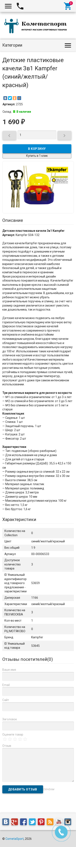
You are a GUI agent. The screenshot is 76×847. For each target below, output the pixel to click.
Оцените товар (12, 734)
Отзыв (6, 745)
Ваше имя (9, 669)
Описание (12, 220)
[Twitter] (10, 98)
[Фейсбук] (24, 822)
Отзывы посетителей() (27, 659)
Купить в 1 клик (37, 155)
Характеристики (19, 519)
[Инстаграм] (68, 822)
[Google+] (15, 822)
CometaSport (14, 838)
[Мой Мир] (19, 98)
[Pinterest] (42, 822)
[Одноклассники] (14, 98)
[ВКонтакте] (5, 98)
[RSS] (51, 822)
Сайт (5, 700)
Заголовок (9, 719)
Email (6, 685)
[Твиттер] (33, 822)
